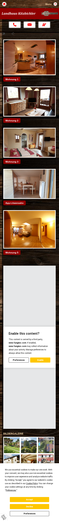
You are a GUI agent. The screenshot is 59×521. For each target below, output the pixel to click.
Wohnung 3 (11, 161)
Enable (40, 360)
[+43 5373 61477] (14, 25)
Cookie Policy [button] (32, 483)
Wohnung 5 (11, 252)
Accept (29, 499)
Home (4, 4)
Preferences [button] (11, 490)
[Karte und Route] (44, 25)
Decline (29, 506)
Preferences (30, 514)
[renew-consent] (3, 517)
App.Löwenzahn (14, 203)
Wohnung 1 (11, 79)
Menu (48, 4)
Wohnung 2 (11, 120)
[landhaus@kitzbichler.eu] (29, 25)
